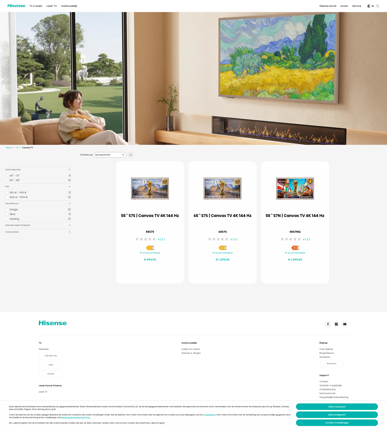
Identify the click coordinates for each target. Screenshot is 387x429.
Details (138, 274)
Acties (344, 6)
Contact (323, 381)
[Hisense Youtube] (344, 324)
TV (17, 147)
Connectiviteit (12, 231)
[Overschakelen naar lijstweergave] (130, 155)
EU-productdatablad (150, 252)
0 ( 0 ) (161, 239)
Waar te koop (162, 274)
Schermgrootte (12, 169)
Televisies (44, 349)
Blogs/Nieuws (326, 353)
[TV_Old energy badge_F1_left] (295, 249)
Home (9, 147)
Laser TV (52, 6)
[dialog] (193, 414)
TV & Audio (35, 6)
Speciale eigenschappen (17, 225)
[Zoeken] (377, 6)
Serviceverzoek (327, 393)
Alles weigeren (337, 414)
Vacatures (324, 356)
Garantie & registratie (330, 385)
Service (356, 6)
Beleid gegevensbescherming (75, 417)
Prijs (7, 186)
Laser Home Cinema (50, 385)
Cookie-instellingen (337, 422)
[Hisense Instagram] (336, 324)
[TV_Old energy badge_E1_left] (150, 249)
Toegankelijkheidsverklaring (333, 397)
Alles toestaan (337, 406)
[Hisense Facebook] (327, 324)
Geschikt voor (12, 203)
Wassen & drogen (191, 353)
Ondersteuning (327, 389)
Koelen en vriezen (191, 349)
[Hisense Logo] (16, 5)
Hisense (323, 342)
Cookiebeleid (209, 414)
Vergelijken (152, 266)
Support (324, 375)
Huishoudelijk (69, 6)
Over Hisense (326, 349)
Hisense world (328, 6)
